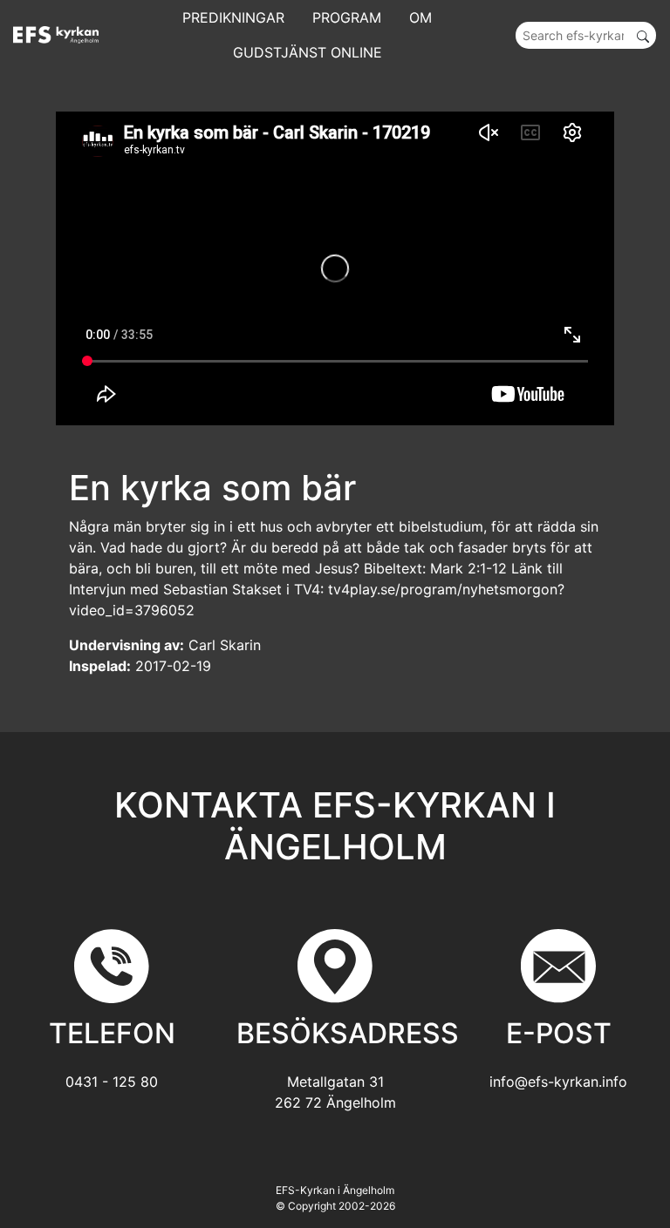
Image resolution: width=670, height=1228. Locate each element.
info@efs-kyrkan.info (558, 1081)
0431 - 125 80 (111, 1081)
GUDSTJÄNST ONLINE (307, 52)
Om (420, 17)
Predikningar (233, 17)
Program (346, 17)
